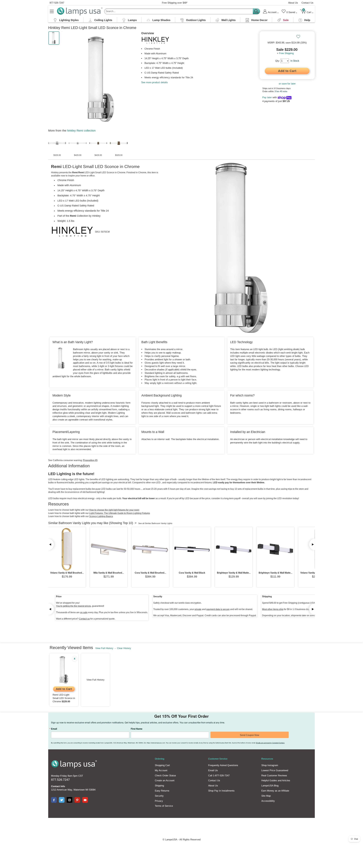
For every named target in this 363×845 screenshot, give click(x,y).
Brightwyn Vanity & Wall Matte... (234, 573)
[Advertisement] (129, 827)
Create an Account (164, 780)
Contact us (84, 619)
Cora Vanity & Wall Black (192, 573)
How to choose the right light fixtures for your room (114, 510)
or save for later (287, 83)
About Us (293, 2)
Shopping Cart (162, 765)
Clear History (124, 648)
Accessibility (268, 801)
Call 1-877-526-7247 (219, 775)
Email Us (213, 770)
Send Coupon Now (249, 735)
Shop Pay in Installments (221, 790)
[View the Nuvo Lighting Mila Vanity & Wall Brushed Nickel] (108, 549)
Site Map (266, 795)
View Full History (104, 648)
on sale (83, 612)
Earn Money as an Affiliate (275, 790)
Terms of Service (164, 806)
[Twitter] (62, 800)
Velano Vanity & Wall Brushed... (67, 573)
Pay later (267, 97)
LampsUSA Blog (269, 785)
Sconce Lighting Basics (101, 516)
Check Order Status (165, 775)
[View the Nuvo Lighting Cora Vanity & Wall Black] (192, 549)
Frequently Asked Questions (223, 765)
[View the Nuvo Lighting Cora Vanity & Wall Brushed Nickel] (150, 549)
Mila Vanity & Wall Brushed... (108, 573)
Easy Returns (162, 790)
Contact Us (307, 2)
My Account (161, 770)
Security (159, 795)
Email (54, 729)
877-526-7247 (57, 2)
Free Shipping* (174, 2)
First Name (136, 729)
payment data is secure (218, 609)
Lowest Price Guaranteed (274, 770)
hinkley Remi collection (81, 130)
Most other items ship (272, 609)
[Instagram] (69, 800)
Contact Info (58, 786)
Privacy (159, 801)
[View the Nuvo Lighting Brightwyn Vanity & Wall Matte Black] (233, 549)
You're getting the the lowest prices (73, 606)
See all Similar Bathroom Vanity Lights (155, 523)
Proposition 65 (90, 460)
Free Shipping (286, 53)
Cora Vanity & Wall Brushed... (150, 573)
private (198, 609)
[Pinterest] (77, 800)
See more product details (154, 82)
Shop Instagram (269, 765)
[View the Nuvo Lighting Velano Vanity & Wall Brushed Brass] (67, 549)
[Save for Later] (298, 36)
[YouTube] (85, 800)
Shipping (159, 785)
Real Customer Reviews (274, 775)
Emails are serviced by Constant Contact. (270, 743)
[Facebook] (54, 800)
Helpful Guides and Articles (275, 780)
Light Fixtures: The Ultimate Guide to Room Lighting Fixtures (119, 513)
